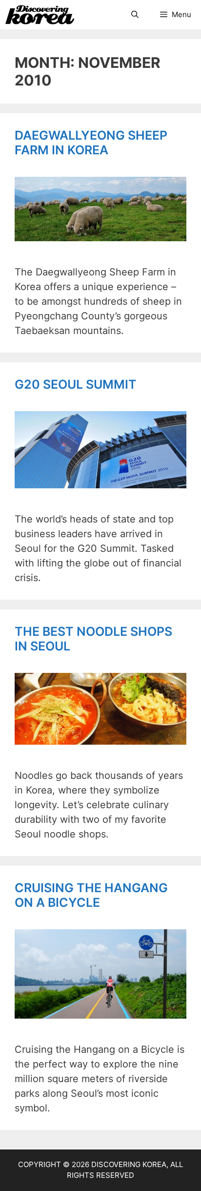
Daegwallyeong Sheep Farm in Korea (91, 142)
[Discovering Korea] (40, 14)
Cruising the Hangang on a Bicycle (91, 895)
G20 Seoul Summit (76, 384)
